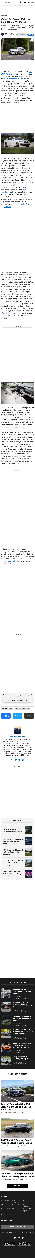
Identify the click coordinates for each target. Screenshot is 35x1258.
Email (30, 715)
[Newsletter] (25, 2)
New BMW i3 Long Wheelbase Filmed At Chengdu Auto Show (17, 1175)
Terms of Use (16, 1205)
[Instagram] (19, 760)
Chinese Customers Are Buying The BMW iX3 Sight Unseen (23, 1018)
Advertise (4, 1205)
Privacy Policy (16, 1209)
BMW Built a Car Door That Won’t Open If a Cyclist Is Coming (23, 991)
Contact (25, 1201)
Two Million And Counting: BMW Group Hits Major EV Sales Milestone (23, 1032)
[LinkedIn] (22, 760)
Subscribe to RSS (6, 1209)
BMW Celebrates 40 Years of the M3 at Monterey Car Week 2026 (13, 852)
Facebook (6, 717)
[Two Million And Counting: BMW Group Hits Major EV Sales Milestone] (6, 1030)
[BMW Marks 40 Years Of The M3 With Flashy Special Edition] (28, 838)
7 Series (4, 15)
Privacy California (6, 1214)
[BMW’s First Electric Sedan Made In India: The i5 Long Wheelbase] (28, 871)
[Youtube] (19, 1238)
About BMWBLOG (6, 1201)
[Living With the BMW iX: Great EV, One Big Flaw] (6, 1057)
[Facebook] (12, 760)
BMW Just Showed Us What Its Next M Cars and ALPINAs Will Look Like (23, 1045)
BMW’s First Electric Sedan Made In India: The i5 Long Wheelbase (12, 874)
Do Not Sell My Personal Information (27, 1210)
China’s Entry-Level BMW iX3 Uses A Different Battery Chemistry (13, 863)
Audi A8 (7, 206)
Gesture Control (12, 313)
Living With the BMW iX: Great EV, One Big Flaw (22, 1058)
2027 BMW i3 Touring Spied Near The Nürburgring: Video (16, 1141)
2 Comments (30, 34)
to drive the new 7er (14, 79)
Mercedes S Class (25, 204)
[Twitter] (16, 760)
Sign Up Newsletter (26, 1205)
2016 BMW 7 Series (7, 708)
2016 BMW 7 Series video (22, 708)
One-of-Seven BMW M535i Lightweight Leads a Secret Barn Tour (16, 1107)
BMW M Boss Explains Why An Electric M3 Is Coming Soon (23, 1005)
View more (16, 1186)
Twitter (18, 715)
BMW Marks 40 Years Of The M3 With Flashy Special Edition (13, 841)
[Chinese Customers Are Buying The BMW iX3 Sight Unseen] (6, 1016)
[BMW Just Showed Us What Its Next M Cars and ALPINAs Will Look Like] (6, 1043)
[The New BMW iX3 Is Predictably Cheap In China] (28, 827)
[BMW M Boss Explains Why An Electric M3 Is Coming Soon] (6, 1003)
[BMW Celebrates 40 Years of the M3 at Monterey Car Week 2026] (28, 849)
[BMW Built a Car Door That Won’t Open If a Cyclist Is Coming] (6, 989)
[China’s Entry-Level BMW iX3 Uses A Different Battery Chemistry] (28, 860)
